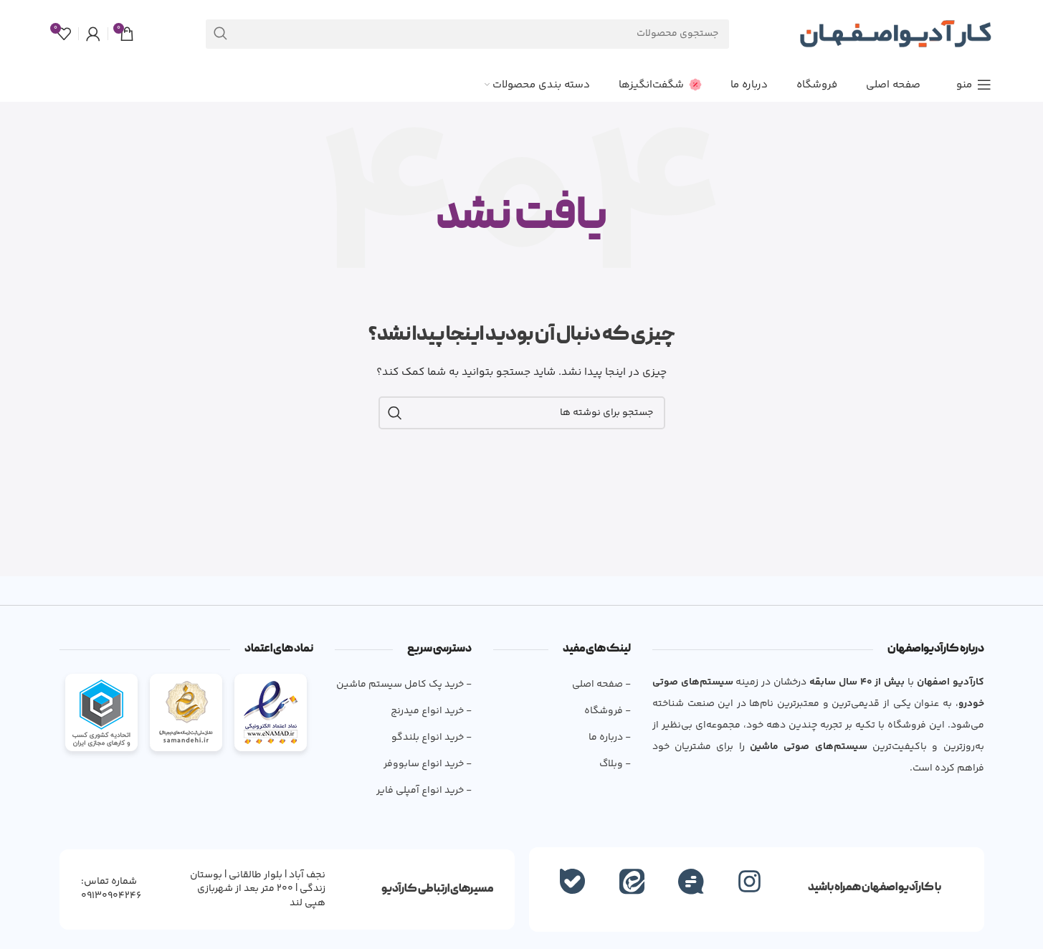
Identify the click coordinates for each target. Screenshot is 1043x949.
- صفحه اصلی (601, 684)
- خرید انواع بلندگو (431, 737)
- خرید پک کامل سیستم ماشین (404, 684)
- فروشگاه (607, 711)
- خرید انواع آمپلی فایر (424, 790)
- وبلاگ (614, 764)
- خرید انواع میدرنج (431, 711)
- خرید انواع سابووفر (428, 764)
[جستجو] (220, 34)
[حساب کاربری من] (93, 33)
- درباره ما (609, 737)
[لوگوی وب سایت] (895, 34)
